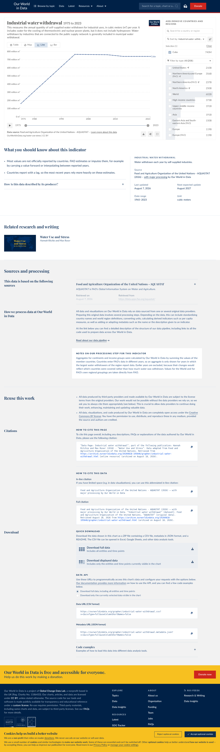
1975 (18, 125)
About (100, 6)
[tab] (14, 45)
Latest (71, 6)
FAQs (86, 709)
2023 (155, 125)
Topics (115, 695)
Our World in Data (22, 6)
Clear (209, 46)
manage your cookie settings (124, 745)
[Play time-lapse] (10, 125)
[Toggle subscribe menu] (185, 6)
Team (150, 713)
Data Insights (119, 707)
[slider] (26, 125)
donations (49, 738)
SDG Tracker (118, 725)
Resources (84, 6)
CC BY (45, 136)
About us (153, 695)
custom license (21, 705)
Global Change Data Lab (52, 691)
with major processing (155, 177)
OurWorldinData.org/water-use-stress (24, 136)
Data (61, 6)
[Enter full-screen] (157, 134)
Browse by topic (46, 6)
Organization (155, 701)
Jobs (150, 718)
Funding (152, 707)
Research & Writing (194, 695)
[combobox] (159, 6)
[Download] (143, 134)
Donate (198, 6)
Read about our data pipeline (91, 340)
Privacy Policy (100, 745)
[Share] (150, 134)
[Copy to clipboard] (188, 447)
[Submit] (176, 6)
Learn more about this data (104, 132)
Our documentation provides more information (101, 583)
